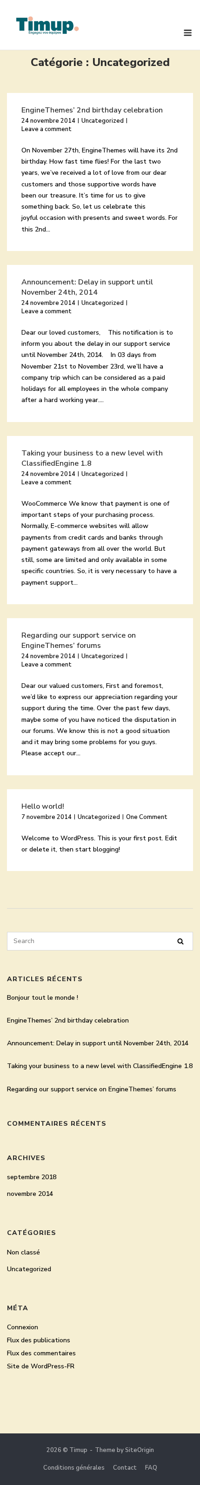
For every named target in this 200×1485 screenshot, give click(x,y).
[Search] (180, 941)
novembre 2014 (30, 1193)
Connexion (22, 1327)
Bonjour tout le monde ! (42, 997)
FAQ (151, 1468)
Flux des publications (38, 1340)
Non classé (23, 1252)
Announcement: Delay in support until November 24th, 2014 (87, 287)
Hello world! (42, 806)
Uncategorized (102, 121)
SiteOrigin (139, 1450)
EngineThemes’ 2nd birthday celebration (92, 110)
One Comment (146, 817)
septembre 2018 (31, 1177)
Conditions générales (74, 1468)
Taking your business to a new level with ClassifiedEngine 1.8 (100, 1066)
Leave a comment (46, 129)
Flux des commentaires (41, 1353)
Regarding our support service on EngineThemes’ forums (78, 640)
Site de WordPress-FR (40, 1366)
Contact (125, 1468)
